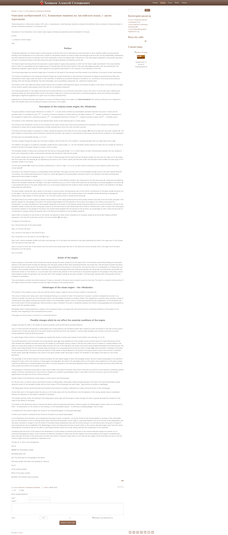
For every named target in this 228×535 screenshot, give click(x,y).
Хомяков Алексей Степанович (67, 2)
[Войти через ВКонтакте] (136, 41)
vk (152, 532)
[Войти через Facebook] (139, 41)
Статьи (20, 11)
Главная (13, 11)
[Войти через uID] (133, 41)
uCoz (20, 533)
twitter (130, 532)
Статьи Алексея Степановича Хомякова (37, 11)
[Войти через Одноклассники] (148, 41)
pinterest (137, 532)
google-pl (141, 532)
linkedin (145, 532)
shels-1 (46, 487)
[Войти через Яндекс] (142, 41)
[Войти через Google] (145, 41)
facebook (134, 532)
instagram (148, 532)
